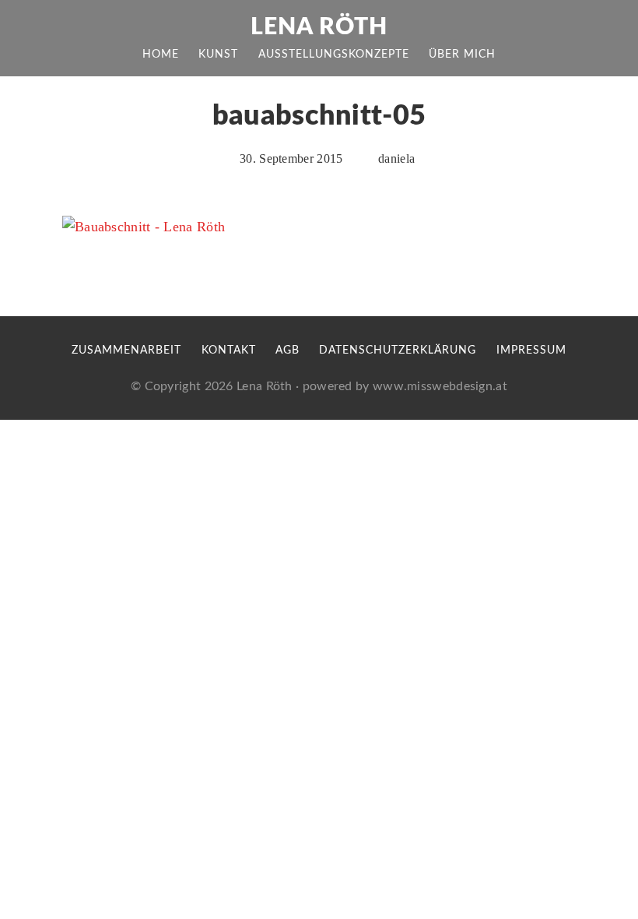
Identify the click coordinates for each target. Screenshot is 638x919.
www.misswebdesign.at (440, 386)
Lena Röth (319, 27)
